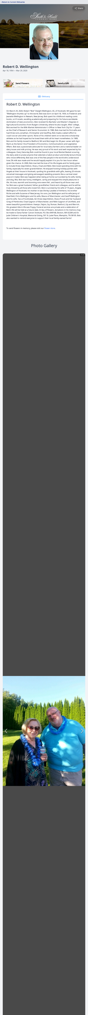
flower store (49, 228)
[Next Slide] (82, 731)
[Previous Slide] (6, 731)
